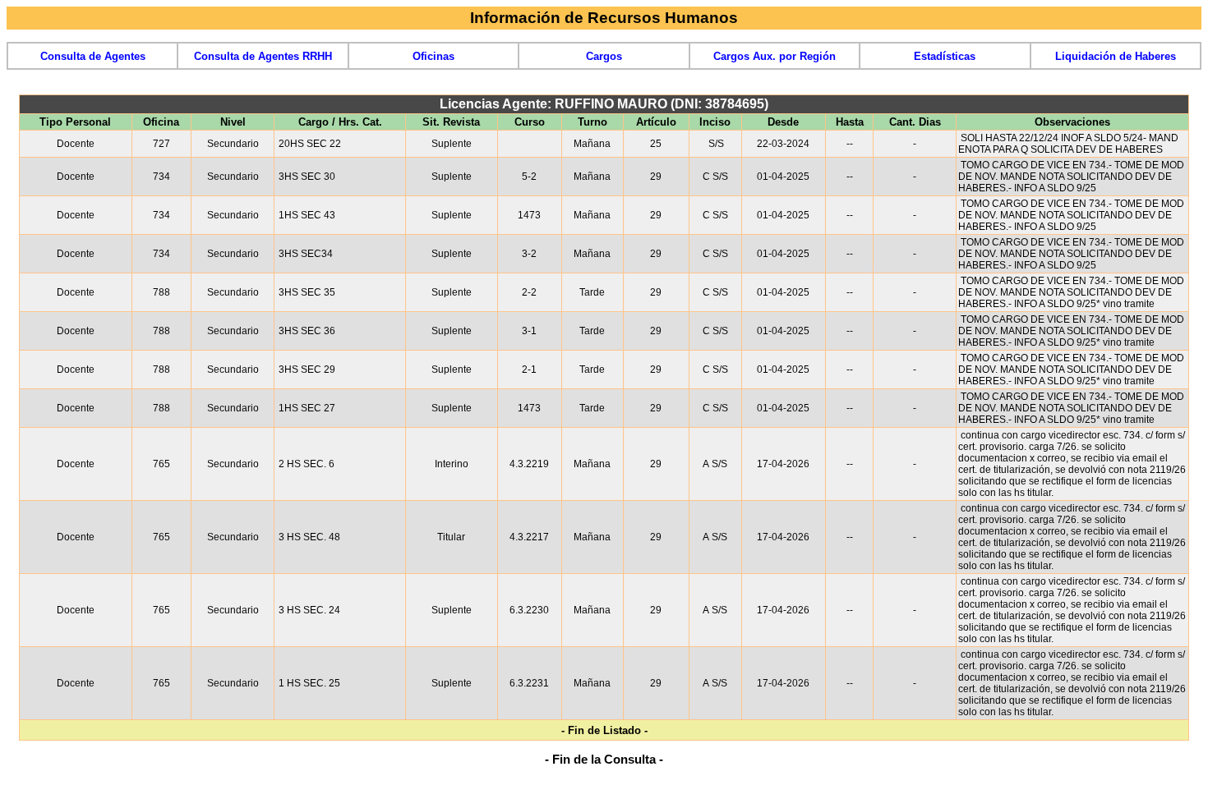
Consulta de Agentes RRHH (263, 56)
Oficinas (433, 56)
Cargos (604, 56)
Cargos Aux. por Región (774, 56)
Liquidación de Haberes (1115, 56)
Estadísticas (944, 56)
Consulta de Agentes (92, 56)
